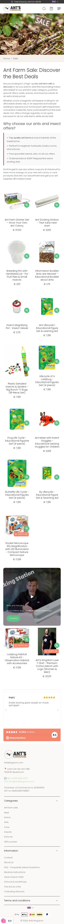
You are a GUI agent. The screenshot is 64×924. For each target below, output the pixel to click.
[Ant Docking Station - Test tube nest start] (47, 201)
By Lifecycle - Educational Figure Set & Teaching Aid (47, 494)
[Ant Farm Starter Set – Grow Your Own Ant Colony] (17, 201)
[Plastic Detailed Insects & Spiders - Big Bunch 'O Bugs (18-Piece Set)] (17, 361)
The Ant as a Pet (12, 886)
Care (7, 827)
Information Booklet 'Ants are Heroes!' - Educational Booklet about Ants (47, 275)
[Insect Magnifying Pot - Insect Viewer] (17, 306)
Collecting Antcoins (14, 891)
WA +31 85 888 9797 (17, 778)
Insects (8, 831)
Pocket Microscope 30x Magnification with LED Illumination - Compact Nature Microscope (17, 549)
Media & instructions (14, 872)
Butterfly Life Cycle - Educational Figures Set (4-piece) (17, 494)
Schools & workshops (15, 881)
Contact (8, 857)
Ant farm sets (11, 807)
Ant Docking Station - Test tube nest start (47, 222)
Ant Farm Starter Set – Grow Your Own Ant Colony (17, 222)
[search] (44, 8)
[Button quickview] (26, 205)
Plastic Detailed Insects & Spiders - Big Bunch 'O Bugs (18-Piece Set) (17, 388)
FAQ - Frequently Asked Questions (22, 867)
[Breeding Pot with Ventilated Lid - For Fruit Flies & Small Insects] (17, 252)
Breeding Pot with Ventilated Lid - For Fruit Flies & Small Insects (17, 275)
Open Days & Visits (14, 877)
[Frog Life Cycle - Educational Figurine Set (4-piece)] (17, 419)
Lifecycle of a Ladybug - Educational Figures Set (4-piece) (47, 381)
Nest (6, 812)
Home (6, 58)
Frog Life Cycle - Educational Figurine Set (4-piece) (17, 440)
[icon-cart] (51, 8)
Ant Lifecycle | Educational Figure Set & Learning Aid (47, 328)
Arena (7, 817)
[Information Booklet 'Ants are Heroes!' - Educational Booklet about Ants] (47, 252)
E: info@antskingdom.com (20, 781)
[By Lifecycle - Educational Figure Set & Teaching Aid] (47, 473)
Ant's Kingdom (36, 920)
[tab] (5, 213)
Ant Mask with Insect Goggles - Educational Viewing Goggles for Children (47, 442)
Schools (8, 836)
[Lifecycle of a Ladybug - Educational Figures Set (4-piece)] (47, 357)
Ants (6, 822)
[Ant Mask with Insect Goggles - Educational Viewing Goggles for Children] (47, 419)
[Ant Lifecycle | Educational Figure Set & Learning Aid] (47, 306)
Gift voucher (10, 841)
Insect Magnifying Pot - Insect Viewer (17, 326)
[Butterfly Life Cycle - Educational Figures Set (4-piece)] (17, 473)
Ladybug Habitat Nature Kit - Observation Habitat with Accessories (17, 659)
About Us (8, 862)
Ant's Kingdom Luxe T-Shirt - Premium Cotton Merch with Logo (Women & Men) (47, 666)
